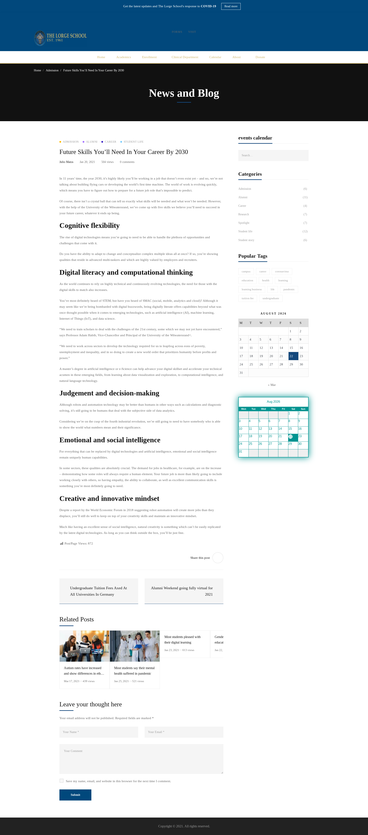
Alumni (273, 197)
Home (37, 70)
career (262, 271)
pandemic (289, 289)
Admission (52, 70)
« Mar (272, 385)
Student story (272, 240)
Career (272, 205)
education (247, 280)
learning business (252, 289)
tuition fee (248, 298)
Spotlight (272, 222)
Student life (273, 231)
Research (272, 214)
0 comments (127, 162)
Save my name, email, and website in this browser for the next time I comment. (118, 781)
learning (283, 280)
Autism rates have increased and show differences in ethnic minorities (84, 673)
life (273, 289)
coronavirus (282, 271)
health (265, 280)
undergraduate (271, 298)
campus (246, 271)
